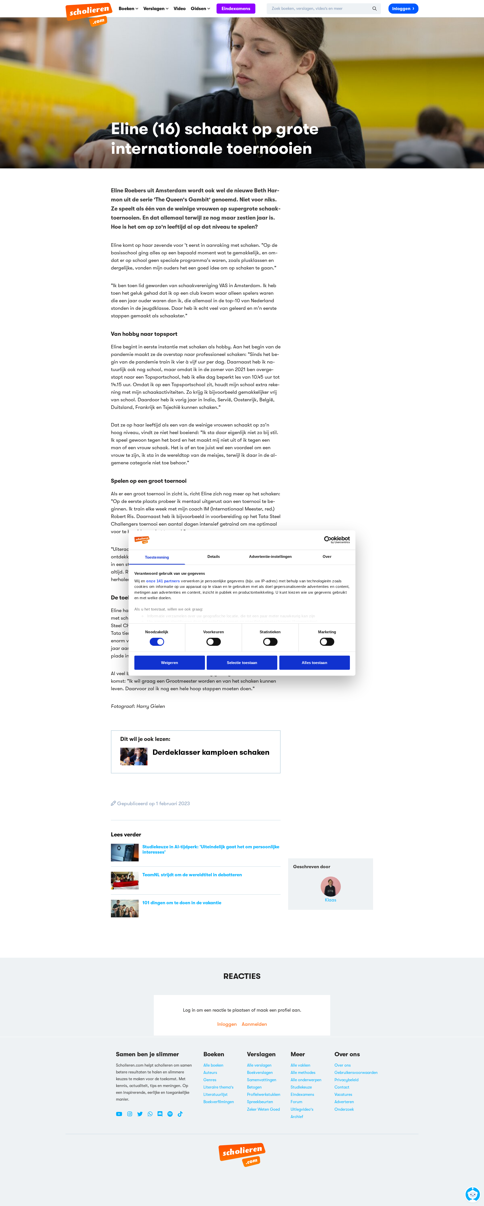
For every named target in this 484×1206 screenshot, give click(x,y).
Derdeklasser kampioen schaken (211, 752)
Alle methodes (303, 1072)
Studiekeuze (301, 1087)
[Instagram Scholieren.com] (131, 1116)
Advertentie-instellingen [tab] (270, 556)
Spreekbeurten (260, 1102)
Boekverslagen (260, 1072)
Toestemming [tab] (157, 557)
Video (180, 8)
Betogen (254, 1087)
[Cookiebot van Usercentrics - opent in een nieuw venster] (328, 540)
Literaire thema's (218, 1087)
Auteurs (210, 1072)
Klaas (330, 899)
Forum (296, 1102)
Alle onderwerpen (306, 1080)
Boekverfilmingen (218, 1102)
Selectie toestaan (242, 662)
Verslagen (154, 8)
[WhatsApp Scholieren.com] (152, 1116)
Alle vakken (300, 1065)
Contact (342, 1087)
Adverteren (344, 1102)
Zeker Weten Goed (263, 1109)
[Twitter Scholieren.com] (141, 1116)
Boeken (126, 8)
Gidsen (198, 8)
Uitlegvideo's (302, 1109)
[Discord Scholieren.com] (162, 1116)
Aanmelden (254, 1024)
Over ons (343, 1065)
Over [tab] (327, 556)
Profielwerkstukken (263, 1094)
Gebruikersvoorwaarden (356, 1072)
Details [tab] (213, 556)
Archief (297, 1116)
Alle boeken (213, 1065)
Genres (209, 1080)
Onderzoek (344, 1109)
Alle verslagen (259, 1065)
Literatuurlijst (215, 1094)
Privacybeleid (346, 1080)
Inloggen (401, 8)
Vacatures (343, 1094)
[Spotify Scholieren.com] (171, 1116)
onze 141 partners (163, 581)
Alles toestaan (314, 662)
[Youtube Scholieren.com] (121, 1116)
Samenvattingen (261, 1080)
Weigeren (169, 662)
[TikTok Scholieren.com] (180, 1116)
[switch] (213, 642)
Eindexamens (236, 8)
